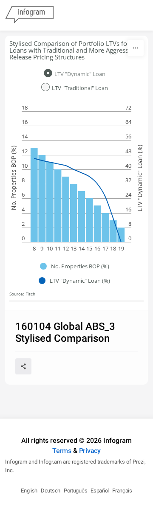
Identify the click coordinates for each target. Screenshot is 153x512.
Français (122, 490)
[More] (136, 48)
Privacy (90, 451)
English (29, 490)
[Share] (23, 366)
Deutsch (50, 490)
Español (100, 490)
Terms (61, 451)
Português (75, 490)
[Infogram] (29, 15)
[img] (34, 195)
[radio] (77, 74)
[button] (76, 266)
